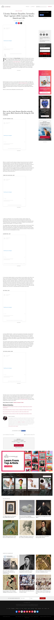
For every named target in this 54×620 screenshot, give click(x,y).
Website (14, 402)
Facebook (18, 402)
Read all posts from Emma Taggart (13, 426)
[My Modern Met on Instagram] (24, 612)
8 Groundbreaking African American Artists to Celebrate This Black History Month (17, 409)
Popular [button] (27, 6)
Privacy (26, 617)
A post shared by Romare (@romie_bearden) (16, 53)
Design (9, 608)
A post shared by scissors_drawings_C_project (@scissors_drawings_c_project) (14, 263)
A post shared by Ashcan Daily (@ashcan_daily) (14, 148)
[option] (28, 470)
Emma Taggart (16, 20)
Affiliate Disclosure (36, 616)
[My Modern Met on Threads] (35, 612)
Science (36, 608)
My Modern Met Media (44, 41)
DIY (20, 608)
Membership (50, 6)
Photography (13, 608)
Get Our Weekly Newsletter (30, 434)
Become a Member (18, 445)
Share (23, 430)
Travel (42, 608)
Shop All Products (45, 116)
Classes (29, 608)
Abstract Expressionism (23, 83)
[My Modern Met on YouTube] (30, 612)
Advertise (32, 616)
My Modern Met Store (8, 476)
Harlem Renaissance (16, 61)
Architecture (17, 608)
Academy (45, 608)
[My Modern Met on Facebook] (16, 612)
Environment (32, 608)
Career (22, 608)
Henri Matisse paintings (23, 399)
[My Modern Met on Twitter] (22, 612)
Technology (39, 608)
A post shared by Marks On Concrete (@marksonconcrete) (14, 320)
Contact (29, 616)
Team (22, 616)
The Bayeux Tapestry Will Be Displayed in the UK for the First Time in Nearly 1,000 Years (43, 592)
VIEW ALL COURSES (45, 92)
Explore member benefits (19, 447)
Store (48, 608)
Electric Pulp (49, 616)
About (16, 616)
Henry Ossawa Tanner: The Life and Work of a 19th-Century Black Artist (16, 411)
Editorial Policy (19, 616)
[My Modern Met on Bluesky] (37, 612)
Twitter (22, 402)
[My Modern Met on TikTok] (32, 612)
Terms (28, 617)
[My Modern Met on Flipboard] (27, 612)
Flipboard (41, 38)
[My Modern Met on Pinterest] (19, 612)
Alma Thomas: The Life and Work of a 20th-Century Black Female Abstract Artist (17, 413)
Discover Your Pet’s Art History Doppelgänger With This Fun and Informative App (9, 572)
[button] (33, 6)
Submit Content (26, 616)
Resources (25, 608)
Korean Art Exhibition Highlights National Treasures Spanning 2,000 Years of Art (27, 517)
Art (7, 608)
